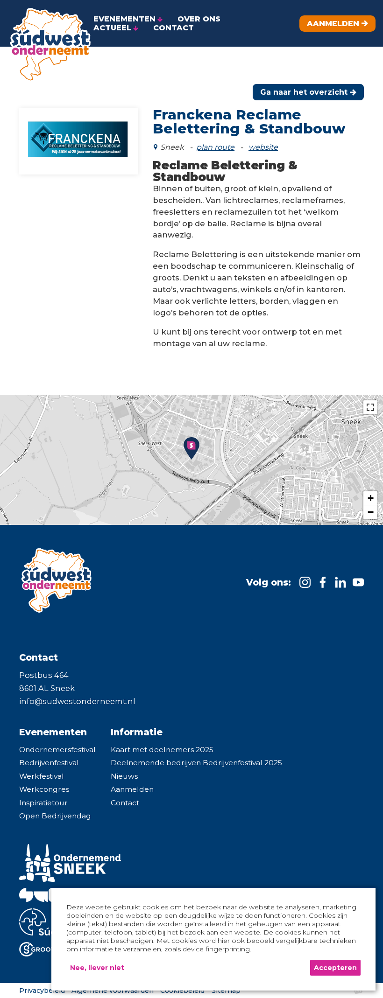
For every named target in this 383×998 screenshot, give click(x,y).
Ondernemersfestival (57, 749)
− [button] (371, 512)
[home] (46, 41)
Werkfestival (41, 776)
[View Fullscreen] (370, 407)
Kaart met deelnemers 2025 (162, 749)
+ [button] (371, 498)
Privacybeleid (42, 990)
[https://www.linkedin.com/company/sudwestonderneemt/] (340, 582)
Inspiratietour (43, 802)
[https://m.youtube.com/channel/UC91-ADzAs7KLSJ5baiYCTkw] (358, 582)
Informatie (137, 732)
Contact (125, 802)
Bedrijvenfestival (49, 762)
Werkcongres (44, 789)
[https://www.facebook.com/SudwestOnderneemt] (322, 582)
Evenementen (53, 732)
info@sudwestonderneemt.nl (77, 701)
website (263, 147)
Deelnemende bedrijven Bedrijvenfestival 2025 (196, 762)
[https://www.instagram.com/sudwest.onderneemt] (305, 582)
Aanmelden (132, 789)
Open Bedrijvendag (55, 815)
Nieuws (124, 776)
